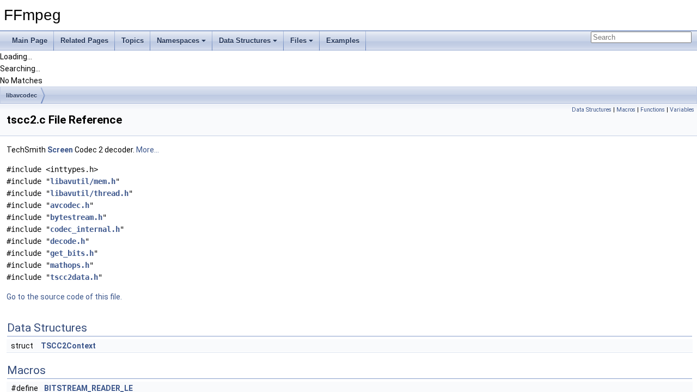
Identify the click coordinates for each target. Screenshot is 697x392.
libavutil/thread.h (89, 193)
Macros (625, 109)
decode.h (67, 241)
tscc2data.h (74, 277)
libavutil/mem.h (82, 181)
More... (147, 149)
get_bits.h (72, 253)
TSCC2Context (68, 345)
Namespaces (178, 40)
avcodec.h (69, 205)
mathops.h (69, 265)
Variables (682, 109)
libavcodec (21, 95)
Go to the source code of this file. (64, 296)
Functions (652, 109)
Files (298, 40)
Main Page (29, 40)
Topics (132, 40)
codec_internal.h (85, 229)
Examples (342, 40)
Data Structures (245, 40)
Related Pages (84, 40)
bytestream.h (76, 217)
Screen (60, 149)
